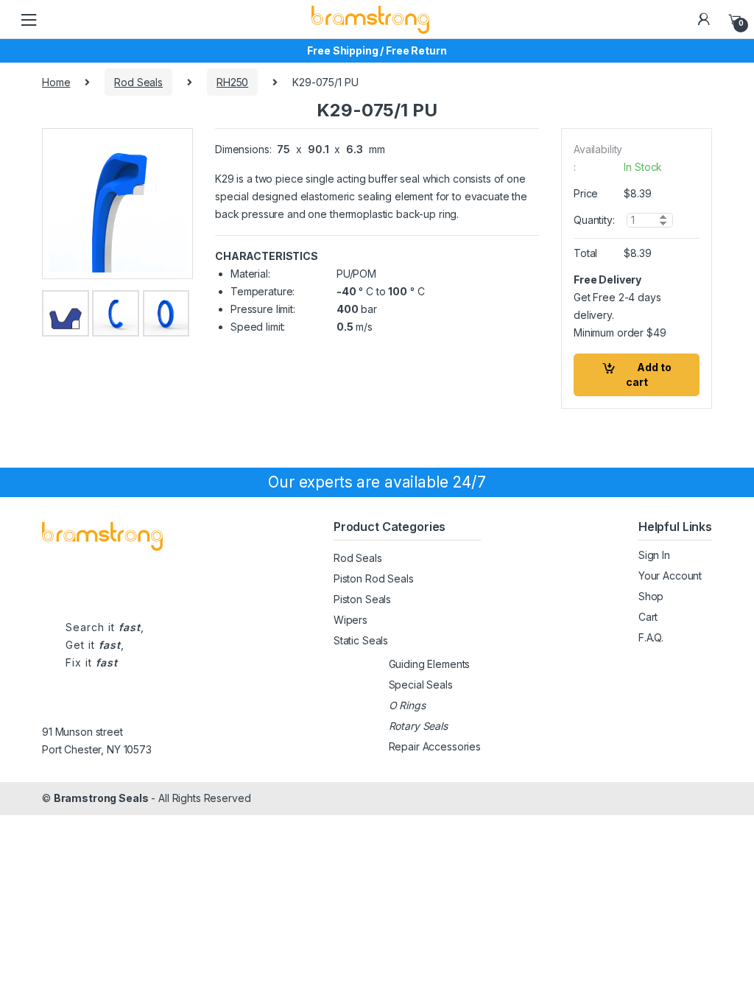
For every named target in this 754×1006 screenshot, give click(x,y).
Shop (650, 596)
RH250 (232, 82)
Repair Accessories (435, 746)
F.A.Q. (650, 637)
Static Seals (361, 640)
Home (56, 82)
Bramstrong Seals (101, 798)
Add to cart (649, 374)
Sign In (654, 555)
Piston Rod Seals (374, 578)
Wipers (350, 619)
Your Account (670, 575)
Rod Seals (138, 82)
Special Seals (421, 684)
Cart (648, 617)
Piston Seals (362, 599)
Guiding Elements (430, 664)
